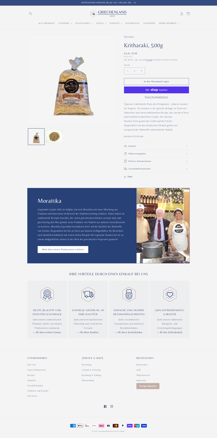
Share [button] (130, 176)
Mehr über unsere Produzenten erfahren (63, 249)
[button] (30, 13)
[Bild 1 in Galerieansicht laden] (36, 136)
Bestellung (87, 364)
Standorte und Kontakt (38, 391)
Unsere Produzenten (36, 370)
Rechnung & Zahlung (91, 375)
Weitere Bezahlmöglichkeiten (156, 97)
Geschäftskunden (35, 385)
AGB (138, 370)
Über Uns (31, 364)
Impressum (141, 380)
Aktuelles (31, 380)
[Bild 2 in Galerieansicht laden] (54, 136)
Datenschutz (142, 364)
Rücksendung (88, 380)
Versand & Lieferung (91, 370)
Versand (149, 60)
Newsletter (32, 396)
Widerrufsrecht (143, 375)
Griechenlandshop (104, 431)
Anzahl (127, 65)
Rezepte (31, 375)
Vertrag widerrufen (148, 386)
